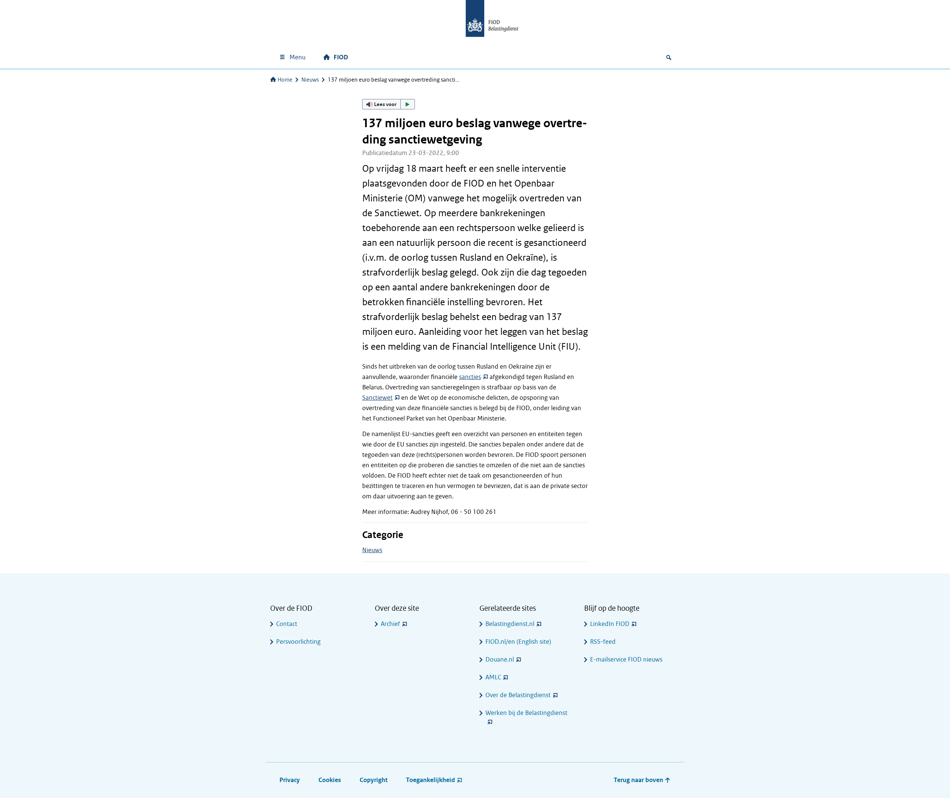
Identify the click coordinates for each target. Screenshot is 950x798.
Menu (297, 57)
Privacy (289, 780)
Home (285, 79)
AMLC (493, 677)
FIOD (341, 57)
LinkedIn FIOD (609, 624)
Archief (390, 624)
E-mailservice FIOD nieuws (626, 659)
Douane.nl (499, 659)
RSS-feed (603, 642)
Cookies (329, 780)
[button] (388, 104)
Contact (286, 624)
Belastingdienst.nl (509, 624)
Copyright (373, 780)
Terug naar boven (639, 780)
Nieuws (310, 79)
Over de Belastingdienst (518, 695)
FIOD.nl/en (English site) (518, 642)
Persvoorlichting (298, 642)
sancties (470, 377)
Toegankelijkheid (430, 780)
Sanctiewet (377, 398)
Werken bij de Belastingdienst (526, 713)
